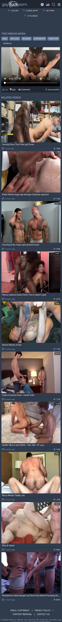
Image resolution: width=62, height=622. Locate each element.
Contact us (43, 614)
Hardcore (53, 39)
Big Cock (15, 39)
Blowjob (26, 39)
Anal (5, 39)
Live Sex (14, 10)
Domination (39, 39)
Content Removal (22, 614)
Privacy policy (43, 610)
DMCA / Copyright (20, 610)
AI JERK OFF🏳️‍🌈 (32, 10)
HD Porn (50, 10)
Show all (7, 43)
